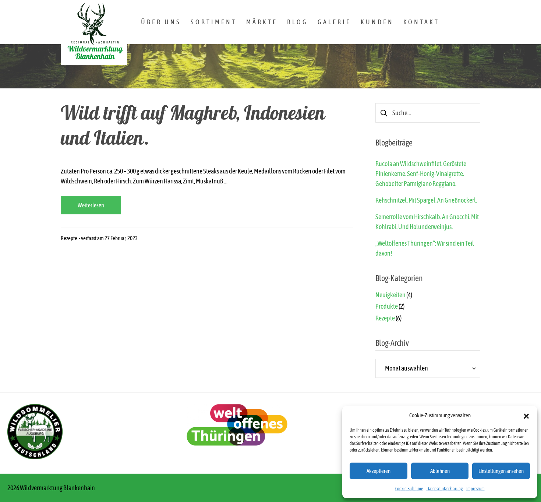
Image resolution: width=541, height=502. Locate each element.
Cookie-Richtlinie (409, 488)
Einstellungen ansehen (501, 471)
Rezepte (69, 238)
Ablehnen (440, 471)
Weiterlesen (91, 205)
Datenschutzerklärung (445, 488)
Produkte (386, 306)
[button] (526, 415)
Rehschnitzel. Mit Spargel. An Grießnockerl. (426, 200)
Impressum (475, 488)
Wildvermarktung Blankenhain (57, 488)
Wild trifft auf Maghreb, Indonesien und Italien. (193, 128)
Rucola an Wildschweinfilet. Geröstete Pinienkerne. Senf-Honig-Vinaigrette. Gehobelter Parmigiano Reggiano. (420, 173)
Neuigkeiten (390, 295)
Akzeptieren (378, 471)
